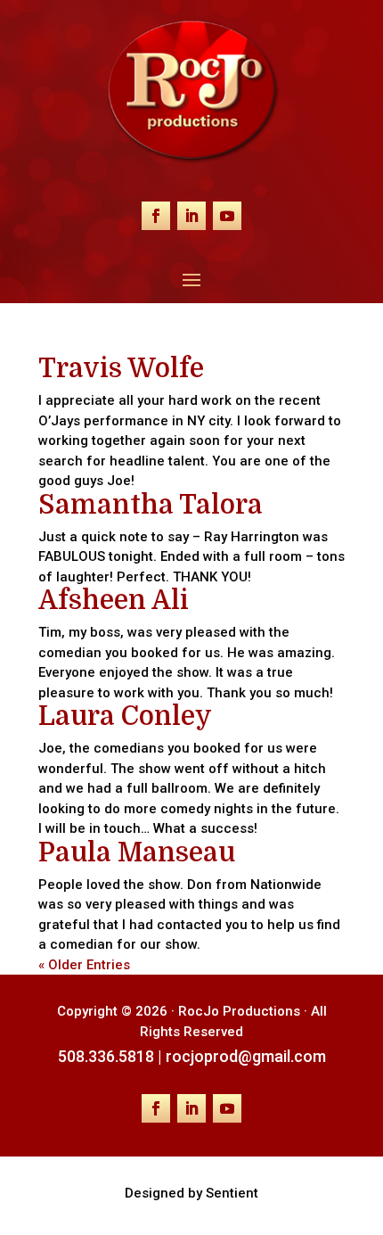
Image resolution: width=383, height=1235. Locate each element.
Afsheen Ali (113, 600)
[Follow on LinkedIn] (191, 216)
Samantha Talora (150, 505)
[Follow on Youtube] (227, 216)
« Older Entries (84, 965)
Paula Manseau (136, 852)
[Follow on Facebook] (156, 216)
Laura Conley (125, 716)
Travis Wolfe (121, 368)
